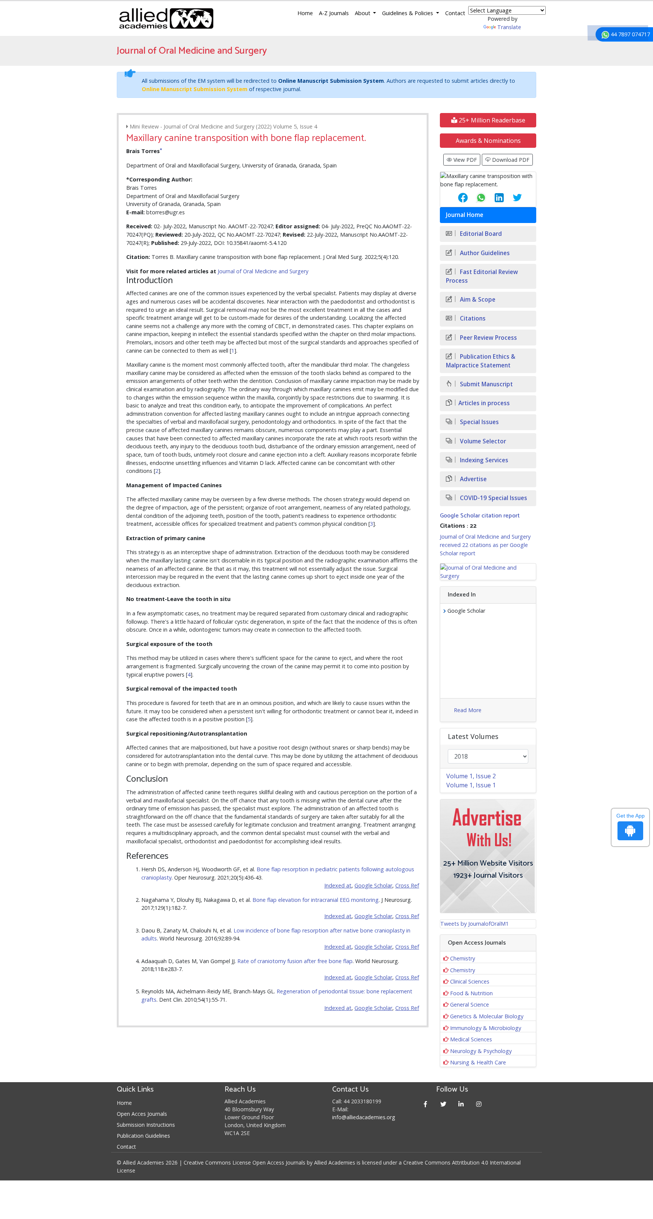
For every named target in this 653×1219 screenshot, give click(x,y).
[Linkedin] (461, 1104)
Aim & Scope (476, 300)
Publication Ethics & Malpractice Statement (480, 361)
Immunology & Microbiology (485, 1028)
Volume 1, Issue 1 (471, 785)
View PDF (464, 159)
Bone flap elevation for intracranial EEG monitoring (315, 899)
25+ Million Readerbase (491, 120)
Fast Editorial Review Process (482, 276)
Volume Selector (482, 441)
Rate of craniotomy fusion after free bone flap (295, 961)
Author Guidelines (484, 253)
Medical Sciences (471, 1039)
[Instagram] (479, 1104)
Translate (509, 27)
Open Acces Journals (142, 1113)
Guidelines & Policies (408, 13)
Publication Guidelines (143, 1135)
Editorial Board (480, 234)
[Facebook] (425, 1104)
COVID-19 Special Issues (492, 498)
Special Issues (478, 422)
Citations (472, 318)
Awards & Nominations (488, 140)
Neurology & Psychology (481, 1051)
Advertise (472, 479)
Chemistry (462, 958)
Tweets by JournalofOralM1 (474, 923)
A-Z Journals (334, 13)
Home (305, 13)
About (363, 13)
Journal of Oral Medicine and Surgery (263, 271)
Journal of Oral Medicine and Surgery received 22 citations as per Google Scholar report (485, 544)
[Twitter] (443, 1104)
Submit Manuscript (485, 384)
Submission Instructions (146, 1124)
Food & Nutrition (471, 993)
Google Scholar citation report (480, 516)
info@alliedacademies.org (363, 1117)
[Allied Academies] (166, 18)
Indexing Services (483, 460)
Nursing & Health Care (478, 1062)
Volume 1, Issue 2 (471, 776)
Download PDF (510, 159)
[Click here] (488, 572)
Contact (455, 13)
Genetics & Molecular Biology (486, 1016)
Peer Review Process (487, 338)
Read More (467, 710)
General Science (469, 1004)
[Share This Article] (457, 198)
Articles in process (484, 403)
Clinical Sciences (469, 981)
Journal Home (464, 215)
